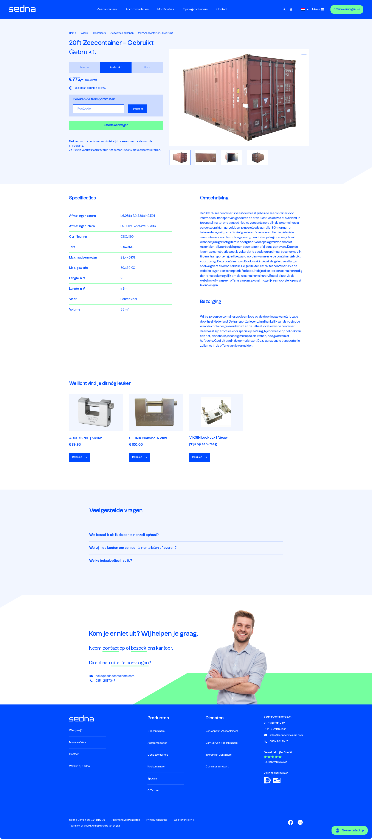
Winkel (84, 33)
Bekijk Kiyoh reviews (275, 762)
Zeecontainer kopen (122, 33)
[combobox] (305, 9)
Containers (99, 33)
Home (72, 33)
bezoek (139, 648)
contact (110, 648)
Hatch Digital (113, 825)
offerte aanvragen (130, 663)
